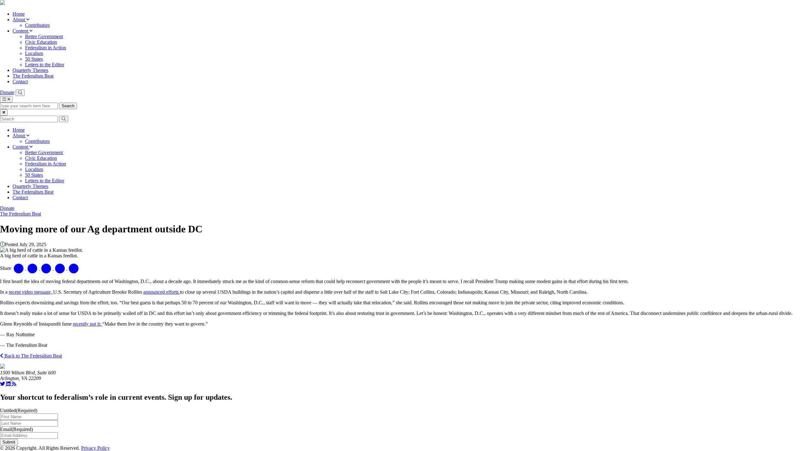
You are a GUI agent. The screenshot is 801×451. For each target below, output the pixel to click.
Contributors (37, 25)
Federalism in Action (45, 47)
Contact (20, 81)
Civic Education (41, 42)
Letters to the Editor (44, 64)
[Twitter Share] (33, 268)
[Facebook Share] (19, 268)
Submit (9, 442)
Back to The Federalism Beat (32, 355)
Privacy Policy (95, 448)
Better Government (44, 36)
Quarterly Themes (30, 70)
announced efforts (161, 292)
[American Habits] (2, 3)
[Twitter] (3, 384)
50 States (34, 59)
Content (21, 30)
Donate (7, 92)
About (19, 19)
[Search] (20, 92)
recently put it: (87, 324)
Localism (34, 53)
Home (19, 14)
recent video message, (31, 292)
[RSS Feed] (14, 384)
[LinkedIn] (9, 384)
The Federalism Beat (33, 76)
